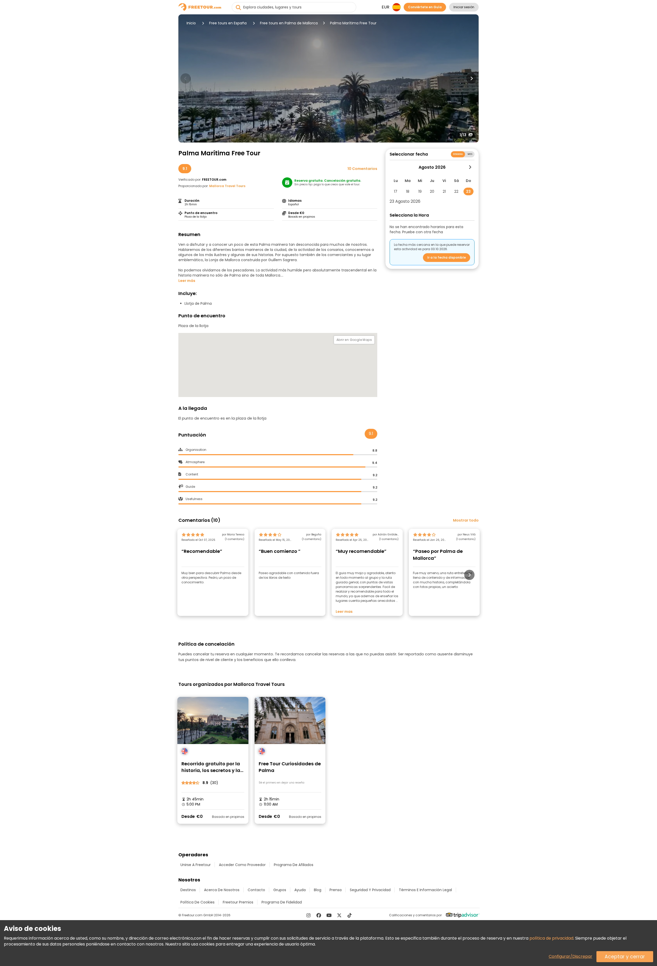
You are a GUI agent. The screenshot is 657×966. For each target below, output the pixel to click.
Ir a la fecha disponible (446, 257)
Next (471, 78)
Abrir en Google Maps (354, 340)
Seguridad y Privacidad (370, 889)
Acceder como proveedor (242, 864)
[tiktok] (349, 915)
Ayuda (300, 889)
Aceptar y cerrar (625, 956)
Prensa (336, 889)
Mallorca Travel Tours (227, 186)
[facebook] (319, 915)
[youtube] (329, 915)
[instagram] (308, 915)
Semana (458, 154)
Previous (185, 78)
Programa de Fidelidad (282, 902)
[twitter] (339, 915)
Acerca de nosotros (221, 889)
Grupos (279, 889)
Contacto (256, 889)
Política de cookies (197, 902)
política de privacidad (551, 938)
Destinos (188, 889)
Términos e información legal (425, 889)
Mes (470, 154)
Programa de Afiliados (293, 864)
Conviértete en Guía (425, 7)
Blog (317, 889)
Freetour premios (238, 902)
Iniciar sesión (463, 7)
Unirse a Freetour (195, 864)
